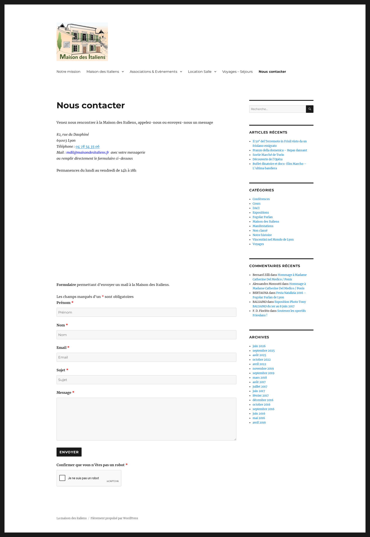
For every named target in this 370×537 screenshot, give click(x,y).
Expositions (261, 212)
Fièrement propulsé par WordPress (114, 518)
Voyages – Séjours (237, 72)
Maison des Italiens (103, 72)
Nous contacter (272, 72)
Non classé (260, 230)
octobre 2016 (261, 404)
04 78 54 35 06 (88, 146)
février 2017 (261, 395)
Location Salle (200, 72)
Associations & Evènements (153, 72)
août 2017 (259, 382)
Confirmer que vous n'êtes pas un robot (92, 465)
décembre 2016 (263, 400)
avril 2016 (259, 422)
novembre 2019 (263, 368)
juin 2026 (259, 346)
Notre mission (69, 72)
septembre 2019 (264, 373)
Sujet (63, 370)
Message (66, 392)
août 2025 (259, 355)
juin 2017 (259, 391)
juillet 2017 (260, 386)
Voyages (258, 244)
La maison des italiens (72, 518)
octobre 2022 (262, 359)
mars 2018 (260, 377)
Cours (257, 203)
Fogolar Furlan (263, 217)
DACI (256, 208)
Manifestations (263, 226)
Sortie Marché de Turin (268, 155)
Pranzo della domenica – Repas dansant (280, 150)
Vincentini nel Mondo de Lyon (273, 239)
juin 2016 (259, 413)
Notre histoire (262, 235)
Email (63, 347)
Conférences (261, 199)
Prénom (65, 302)
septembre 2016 (264, 409)
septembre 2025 (264, 351)
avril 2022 (259, 364)
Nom (62, 325)
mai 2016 (259, 418)
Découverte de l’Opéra (267, 159)
